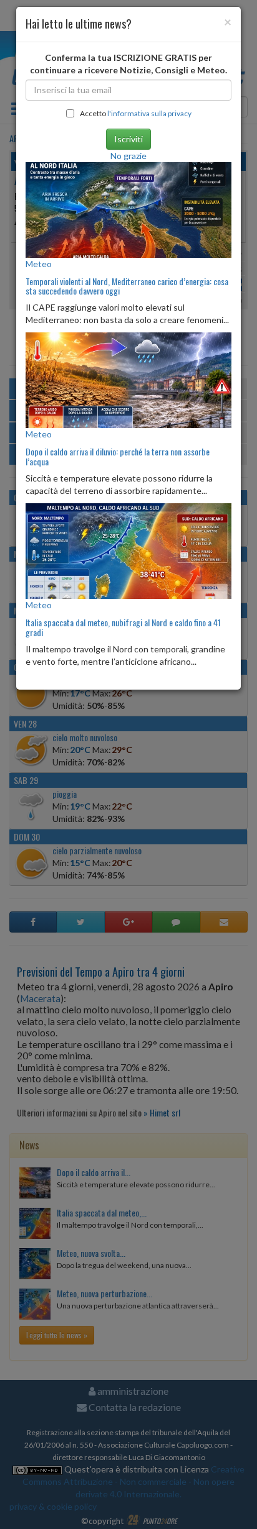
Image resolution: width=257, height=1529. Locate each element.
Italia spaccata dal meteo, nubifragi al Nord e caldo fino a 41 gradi (123, 627)
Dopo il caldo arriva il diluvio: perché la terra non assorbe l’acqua (118, 456)
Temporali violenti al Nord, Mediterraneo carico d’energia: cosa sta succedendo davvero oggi (127, 286)
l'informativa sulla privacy (149, 113)
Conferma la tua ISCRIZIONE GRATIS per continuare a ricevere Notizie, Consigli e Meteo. (128, 63)
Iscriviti (128, 139)
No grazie (128, 155)
